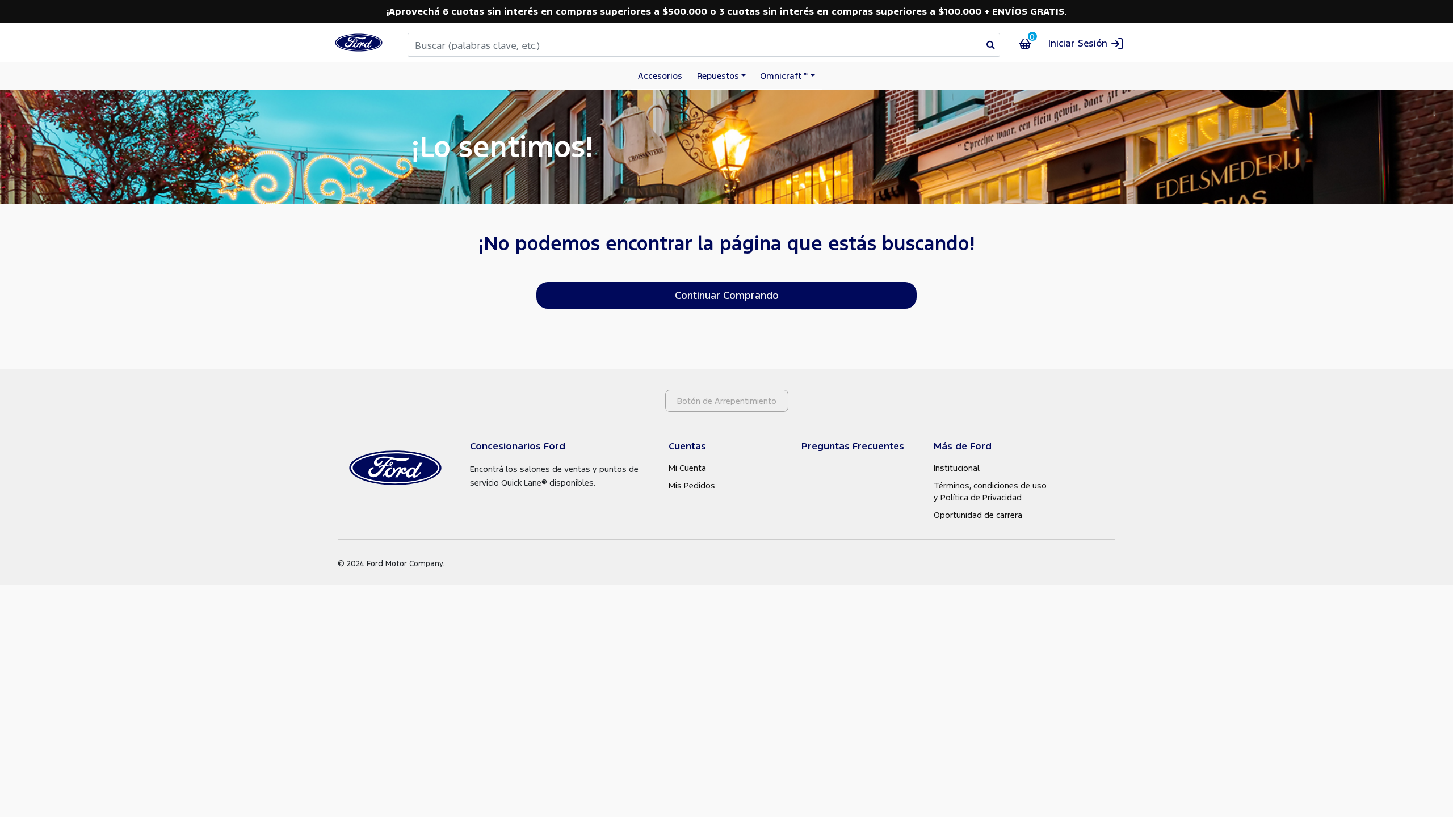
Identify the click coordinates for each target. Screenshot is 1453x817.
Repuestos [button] (718, 75)
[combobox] (704, 45)
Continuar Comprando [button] (727, 295)
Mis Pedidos (692, 485)
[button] (1086, 43)
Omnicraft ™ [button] (784, 75)
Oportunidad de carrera (978, 514)
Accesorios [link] (660, 75)
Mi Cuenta (687, 467)
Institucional (957, 467)
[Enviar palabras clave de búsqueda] (990, 44)
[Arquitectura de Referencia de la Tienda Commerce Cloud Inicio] (358, 42)
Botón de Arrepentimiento (726, 400)
